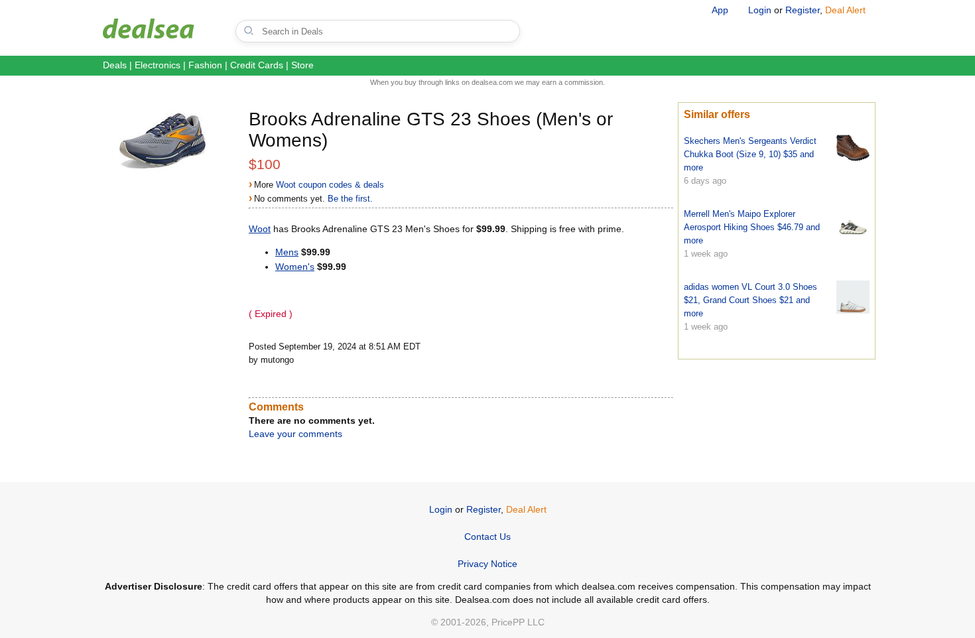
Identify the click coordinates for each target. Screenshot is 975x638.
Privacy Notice (487, 563)
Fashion (205, 65)
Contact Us (487, 536)
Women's (294, 266)
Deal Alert (845, 10)
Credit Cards (256, 65)
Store (302, 65)
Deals (115, 65)
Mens (286, 252)
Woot (260, 228)
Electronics (157, 65)
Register (802, 10)
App (720, 10)
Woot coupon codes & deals (330, 185)
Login (759, 10)
